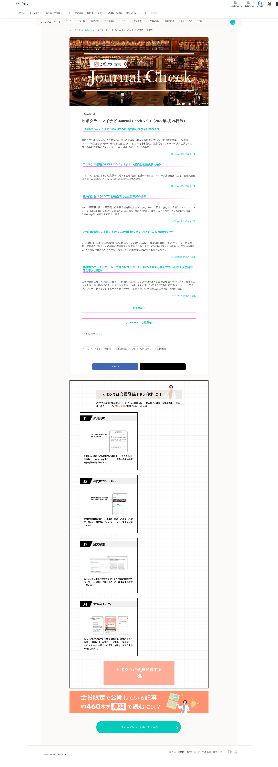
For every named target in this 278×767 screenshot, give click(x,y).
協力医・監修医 (176, 752)
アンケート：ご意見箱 (139, 322)
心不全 (81, 21)
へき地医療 (108, 21)
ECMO (69, 21)
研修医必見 (153, 21)
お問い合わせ (193, 752)
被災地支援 (169, 21)
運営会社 (217, 752)
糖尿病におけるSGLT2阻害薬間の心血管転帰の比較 (114, 196)
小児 (199, 21)
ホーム (73, 30)
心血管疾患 (160, 349)
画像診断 (94, 21)
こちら (100, 334)
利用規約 (206, 752)
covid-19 (123, 21)
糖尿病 (107, 349)
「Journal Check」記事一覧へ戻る (138, 727)
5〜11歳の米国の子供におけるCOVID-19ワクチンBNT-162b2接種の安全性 (128, 231)
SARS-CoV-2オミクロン (141, 349)
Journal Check (85, 30)
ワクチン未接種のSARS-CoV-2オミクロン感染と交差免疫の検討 (122, 164)
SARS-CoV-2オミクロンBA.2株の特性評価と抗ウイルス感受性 (121, 129)
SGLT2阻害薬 (120, 349)
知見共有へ (139, 308)
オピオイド (137, 21)
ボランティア (185, 21)
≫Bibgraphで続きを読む (183, 154)
